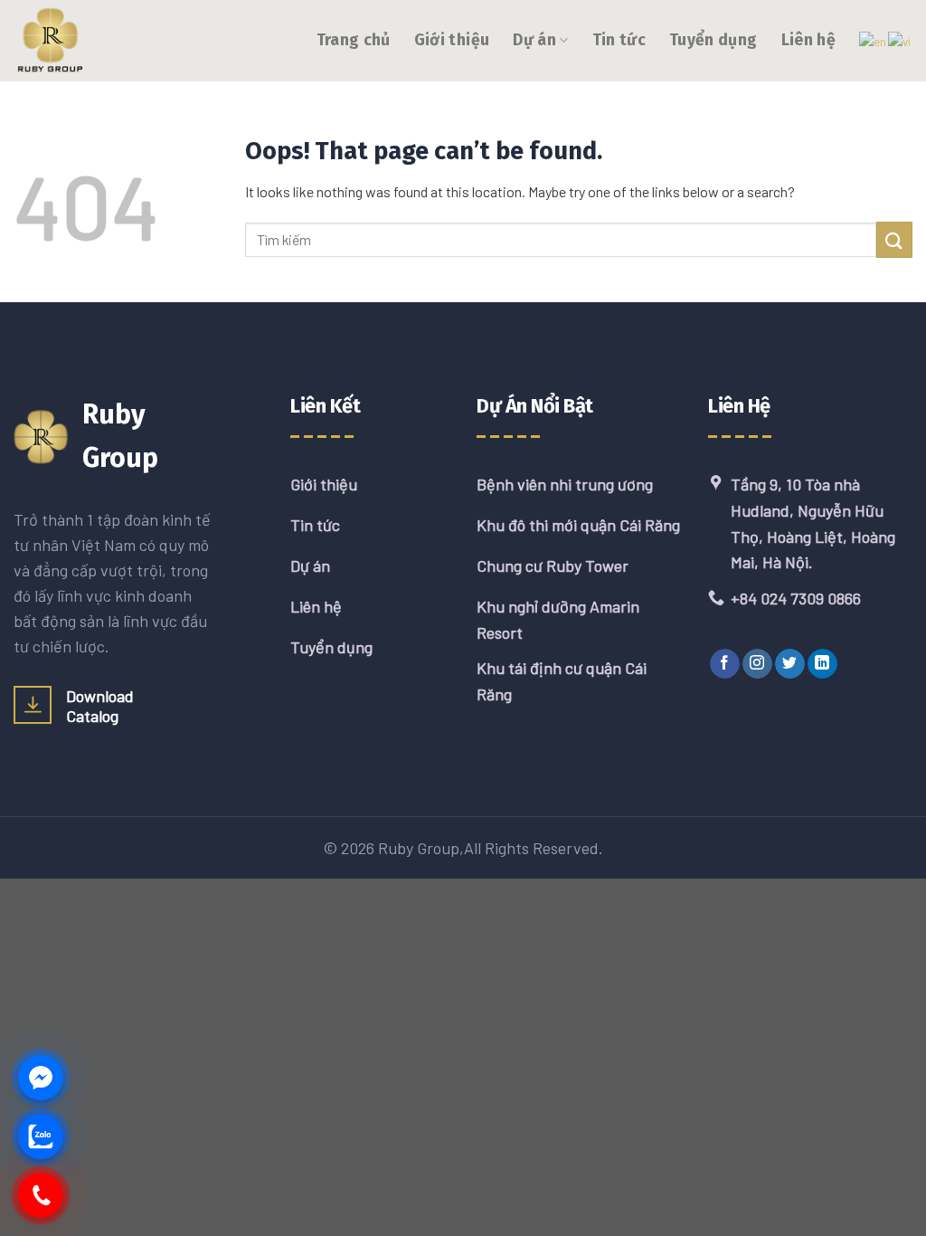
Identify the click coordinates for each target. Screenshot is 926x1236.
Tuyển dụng (713, 40)
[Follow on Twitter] (790, 664)
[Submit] (894, 239)
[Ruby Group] (104, 40)
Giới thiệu (452, 40)
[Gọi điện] (40, 1195)
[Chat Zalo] (40, 1136)
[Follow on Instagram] (757, 664)
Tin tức (619, 40)
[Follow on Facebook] (725, 664)
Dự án (534, 40)
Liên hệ (808, 40)
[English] (873, 39)
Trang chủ (354, 40)
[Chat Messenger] (40, 1077)
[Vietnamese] (900, 39)
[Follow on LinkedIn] (822, 664)
